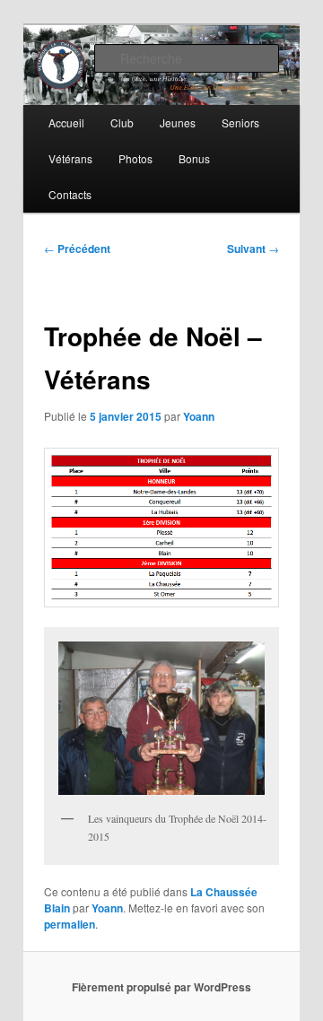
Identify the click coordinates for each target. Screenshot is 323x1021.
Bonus (194, 158)
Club (122, 122)
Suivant (253, 248)
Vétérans (70, 158)
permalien (69, 924)
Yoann (198, 416)
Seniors (240, 122)
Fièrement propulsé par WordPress (161, 987)
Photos (135, 158)
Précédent (77, 248)
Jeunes (178, 122)
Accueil (66, 122)
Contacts (70, 194)
